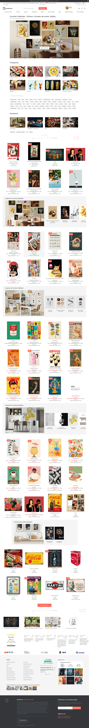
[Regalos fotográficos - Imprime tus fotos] (79, 8)
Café (75, 513)
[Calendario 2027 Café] (75, 503)
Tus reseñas (25, 662)
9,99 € (76, 514)
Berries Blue (74, 220)
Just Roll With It (70, 310)
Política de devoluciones (10, 673)
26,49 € (55, 597)
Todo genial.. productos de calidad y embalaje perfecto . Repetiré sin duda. (28, 638)
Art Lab (46, 2)
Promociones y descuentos (11, 677)
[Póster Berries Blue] (74, 212)
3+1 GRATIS (6, 4)
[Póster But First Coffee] (80, 302)
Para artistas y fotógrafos (28, 669)
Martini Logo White (54, 595)
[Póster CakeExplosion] (65, 212)
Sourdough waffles (49, 541)
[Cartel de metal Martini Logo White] (55, 585)
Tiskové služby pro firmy (27, 677)
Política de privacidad (10, 675)
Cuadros (26, 11)
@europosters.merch (65, 662)
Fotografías (34, 11)
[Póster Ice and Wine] (61, 419)
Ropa (60, 11)
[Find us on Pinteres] (65, 717)
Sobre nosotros (9, 667)
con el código (13, 163)
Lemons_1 (84, 220)
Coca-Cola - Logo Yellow (34, 568)
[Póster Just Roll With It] (70, 302)
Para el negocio (80, 11)
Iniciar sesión (77, 707)
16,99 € (34, 570)
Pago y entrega (9, 669)
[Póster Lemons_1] (83, 212)
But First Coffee (80, 310)
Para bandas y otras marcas (28, 673)
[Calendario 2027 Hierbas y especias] (13, 558)
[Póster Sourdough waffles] (49, 533)
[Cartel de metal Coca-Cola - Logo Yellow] (34, 558)
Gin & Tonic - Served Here (13, 595)
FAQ (7, 665)
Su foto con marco (34, 251)
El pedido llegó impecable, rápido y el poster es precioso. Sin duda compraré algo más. (73, 640)
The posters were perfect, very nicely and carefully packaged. (39, 638)
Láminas (18, 11)
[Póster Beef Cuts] (83, 419)
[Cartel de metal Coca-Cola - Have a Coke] (55, 503)
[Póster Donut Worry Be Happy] (60, 302)
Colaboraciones (26, 667)
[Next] (88, 641)
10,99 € (13, 597)
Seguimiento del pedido (10, 662)
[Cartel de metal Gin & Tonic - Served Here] (13, 585)
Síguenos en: (61, 659)
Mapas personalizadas (27, 679)
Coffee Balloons (59, 541)
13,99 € (75, 570)
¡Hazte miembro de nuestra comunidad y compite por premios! (23, 684)
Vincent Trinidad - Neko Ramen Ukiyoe (34, 161)
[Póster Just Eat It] (50, 302)
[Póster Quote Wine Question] (75, 386)
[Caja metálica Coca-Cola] (75, 558)
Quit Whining (34, 595)
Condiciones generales (10, 671)
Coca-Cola (76, 568)
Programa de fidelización (11, 679)
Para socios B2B (26, 675)
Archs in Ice (50, 427)
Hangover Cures (55, 568)
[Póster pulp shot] (13, 330)
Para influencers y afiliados (28, 671)
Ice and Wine (61, 427)
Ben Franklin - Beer (75, 595)
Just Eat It (50, 310)
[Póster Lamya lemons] (73, 419)
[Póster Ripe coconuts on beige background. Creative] (52, 212)
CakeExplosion (65, 220)
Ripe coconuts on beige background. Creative (52, 221)
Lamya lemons (73, 427)
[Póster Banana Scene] (34, 504)
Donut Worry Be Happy (60, 310)
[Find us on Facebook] (62, 717)
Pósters (42, 11)
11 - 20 (55, 137)
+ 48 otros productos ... (45, 605)
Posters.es (10, 8)
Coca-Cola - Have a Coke (54, 513)
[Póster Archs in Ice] (49, 419)
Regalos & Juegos (69, 11)
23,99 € (55, 514)
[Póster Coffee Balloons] (59, 533)
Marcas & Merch (8, 11)
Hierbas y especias (13, 568)
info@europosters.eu (23, 720)
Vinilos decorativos (26, 665)
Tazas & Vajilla (51, 11)
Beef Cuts (83, 427)
